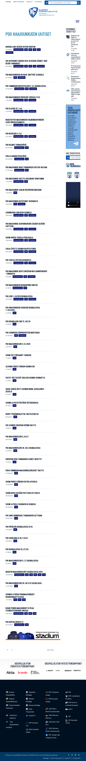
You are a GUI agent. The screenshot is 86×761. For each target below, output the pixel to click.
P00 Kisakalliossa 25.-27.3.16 (17, 549)
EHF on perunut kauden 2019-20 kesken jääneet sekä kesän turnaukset (26, 62)
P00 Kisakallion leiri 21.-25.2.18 (18, 321)
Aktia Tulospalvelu (18, 1)
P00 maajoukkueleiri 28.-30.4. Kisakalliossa (23, 447)
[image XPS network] (59, 671)
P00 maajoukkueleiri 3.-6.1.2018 (20, 343)
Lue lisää (53, 49)
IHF (69, 716)
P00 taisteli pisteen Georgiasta (18, 260)
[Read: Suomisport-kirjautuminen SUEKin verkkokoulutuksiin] (68, 78)
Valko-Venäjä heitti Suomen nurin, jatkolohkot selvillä (25, 390)
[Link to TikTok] (75, 755)
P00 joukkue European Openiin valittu (21, 425)
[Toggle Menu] (77, 21)
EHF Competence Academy (72, 697)
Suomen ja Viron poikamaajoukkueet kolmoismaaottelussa (20, 595)
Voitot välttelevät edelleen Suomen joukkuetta (25, 377)
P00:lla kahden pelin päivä (16, 156)
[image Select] (50, 671)
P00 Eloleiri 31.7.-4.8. (14, 108)
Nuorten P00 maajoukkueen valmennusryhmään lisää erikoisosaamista (25, 121)
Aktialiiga (8, 1)
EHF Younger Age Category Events (53, 736)
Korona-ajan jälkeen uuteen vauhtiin (20, 46)
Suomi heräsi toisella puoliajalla (19, 237)
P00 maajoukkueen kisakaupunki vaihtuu (22, 285)
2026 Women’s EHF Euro (52, 716)
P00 (26, 49)
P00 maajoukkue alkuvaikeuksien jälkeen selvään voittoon (25, 225)
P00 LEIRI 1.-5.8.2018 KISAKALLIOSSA (19, 296)
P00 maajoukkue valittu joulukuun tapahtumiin (25, 178)
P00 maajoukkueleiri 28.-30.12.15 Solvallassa (24, 583)
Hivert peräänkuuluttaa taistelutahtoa (22, 414)
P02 (30, 49)
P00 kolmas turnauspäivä (16, 144)
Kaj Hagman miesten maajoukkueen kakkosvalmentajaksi (78, 56)
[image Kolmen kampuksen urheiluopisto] (36, 673)
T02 (34, 49)
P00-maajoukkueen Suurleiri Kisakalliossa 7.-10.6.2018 (23, 308)
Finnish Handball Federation (13, 706)
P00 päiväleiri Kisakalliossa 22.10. (19, 526)
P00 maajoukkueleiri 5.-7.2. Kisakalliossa (22, 560)
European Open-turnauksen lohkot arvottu (24, 459)
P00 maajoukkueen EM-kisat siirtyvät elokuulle (25, 74)
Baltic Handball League (32, 730)
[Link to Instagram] (72, 755)
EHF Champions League (52, 693)
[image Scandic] (23, 673)
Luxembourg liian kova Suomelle (19, 212)
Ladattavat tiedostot (13, 716)
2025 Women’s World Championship (52, 729)
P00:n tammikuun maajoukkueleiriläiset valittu (25, 470)
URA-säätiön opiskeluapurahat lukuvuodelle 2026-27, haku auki (77, 92)
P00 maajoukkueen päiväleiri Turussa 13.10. (23, 97)
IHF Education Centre (71, 721)
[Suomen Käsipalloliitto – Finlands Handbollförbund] (43, 12)
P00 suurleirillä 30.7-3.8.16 (17, 538)
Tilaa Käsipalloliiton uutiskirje (12, 724)
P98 (35, 575)
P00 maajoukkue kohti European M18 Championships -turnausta (26, 272)
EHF (69, 692)
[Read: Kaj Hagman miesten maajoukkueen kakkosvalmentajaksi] (68, 55)
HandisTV (29, 1)
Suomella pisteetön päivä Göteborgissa (22, 402)
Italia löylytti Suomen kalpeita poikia (21, 248)
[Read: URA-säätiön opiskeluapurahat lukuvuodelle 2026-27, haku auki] (68, 90)
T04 (39, 49)
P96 (31, 575)
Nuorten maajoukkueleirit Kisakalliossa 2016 (24, 571)
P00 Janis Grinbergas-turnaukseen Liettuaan (24, 515)
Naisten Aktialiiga (34, 705)
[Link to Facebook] (68, 755)
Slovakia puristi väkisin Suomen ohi (20, 366)
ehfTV (70, 709)
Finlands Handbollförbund (11, 700)
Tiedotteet (9, 52)
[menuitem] (9, 1)
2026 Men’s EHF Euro (52, 723)
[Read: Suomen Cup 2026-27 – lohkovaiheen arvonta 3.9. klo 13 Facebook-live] (68, 37)
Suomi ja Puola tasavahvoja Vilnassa (21, 504)
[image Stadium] (68, 671)
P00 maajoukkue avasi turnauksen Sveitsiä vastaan (26, 167)
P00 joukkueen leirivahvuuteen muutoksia (23, 332)
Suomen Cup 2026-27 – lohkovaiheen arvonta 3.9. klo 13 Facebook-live (75, 41)
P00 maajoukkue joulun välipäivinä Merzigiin (23, 189)
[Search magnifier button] (78, 2)
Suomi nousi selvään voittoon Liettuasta (23, 493)
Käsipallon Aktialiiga (30, 693)
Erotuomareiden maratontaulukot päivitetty (77, 67)
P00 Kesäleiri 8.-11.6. (14, 133)
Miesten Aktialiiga (30, 700)
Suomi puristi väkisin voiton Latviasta (21, 481)
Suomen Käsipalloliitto (10, 693)
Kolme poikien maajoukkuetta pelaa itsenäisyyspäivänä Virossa (20, 609)
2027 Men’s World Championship (52, 710)
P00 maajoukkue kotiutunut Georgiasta (22, 201)
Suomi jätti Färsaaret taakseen (18, 355)
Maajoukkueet (18, 49)
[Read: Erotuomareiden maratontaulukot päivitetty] (68, 67)
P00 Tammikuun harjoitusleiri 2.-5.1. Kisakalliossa (26, 86)
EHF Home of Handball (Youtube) (71, 704)
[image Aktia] (11, 673)
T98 (44, 575)
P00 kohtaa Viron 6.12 (14, 621)
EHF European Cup (32, 724)
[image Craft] (78, 671)
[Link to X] (78, 755)
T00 (39, 575)
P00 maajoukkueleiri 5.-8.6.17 (17, 436)
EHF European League (52, 700)
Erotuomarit (38, 1)
